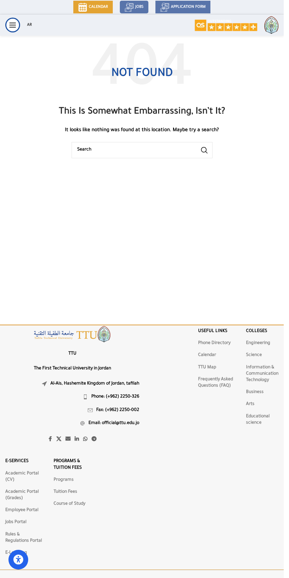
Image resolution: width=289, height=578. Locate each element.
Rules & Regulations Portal (23, 537)
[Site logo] (225, 25)
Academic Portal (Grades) (22, 495)
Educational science (258, 419)
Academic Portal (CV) (22, 476)
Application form (188, 7)
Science (254, 355)
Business (255, 392)
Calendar (98, 7)
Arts (250, 404)
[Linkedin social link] (77, 439)
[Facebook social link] (50, 439)
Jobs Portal (15, 522)
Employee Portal (21, 510)
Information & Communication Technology (262, 374)
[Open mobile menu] (13, 25)
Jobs (139, 7)
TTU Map (207, 367)
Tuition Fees (65, 492)
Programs (64, 480)
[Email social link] (68, 439)
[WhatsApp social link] (85, 439)
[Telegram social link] (94, 439)
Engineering (258, 343)
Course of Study (69, 504)
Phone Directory (214, 343)
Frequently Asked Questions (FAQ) (215, 382)
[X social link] (58, 439)
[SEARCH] (204, 150)
